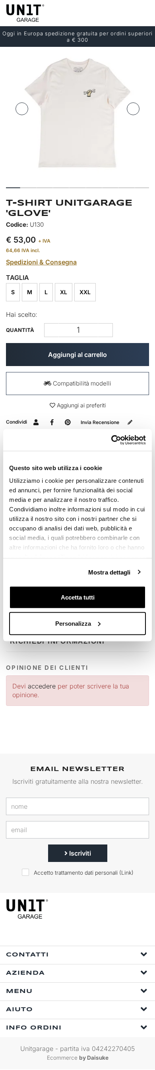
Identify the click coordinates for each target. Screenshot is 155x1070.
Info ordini (34, 1028)
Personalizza (73, 623)
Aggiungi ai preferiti (80, 405)
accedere (42, 686)
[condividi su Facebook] (52, 422)
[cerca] (111, 13)
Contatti (27, 955)
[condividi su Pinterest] (68, 422)
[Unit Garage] (26, 13)
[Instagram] (84, 935)
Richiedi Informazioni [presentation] (57, 641)
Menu (19, 991)
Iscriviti (79, 853)
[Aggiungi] (51, 330)
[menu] (142, 13)
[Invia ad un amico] (36, 422)
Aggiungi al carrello (77, 355)
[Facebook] (65, 935)
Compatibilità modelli (81, 383)
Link (126, 872)
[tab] (77, 641)
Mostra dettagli (109, 572)
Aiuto (19, 1009)
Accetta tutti (78, 597)
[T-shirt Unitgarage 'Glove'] (77, 114)
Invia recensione (100, 422)
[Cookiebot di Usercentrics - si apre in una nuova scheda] (111, 440)
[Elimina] (105, 330)
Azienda (25, 973)
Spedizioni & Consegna (41, 262)
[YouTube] (102, 935)
